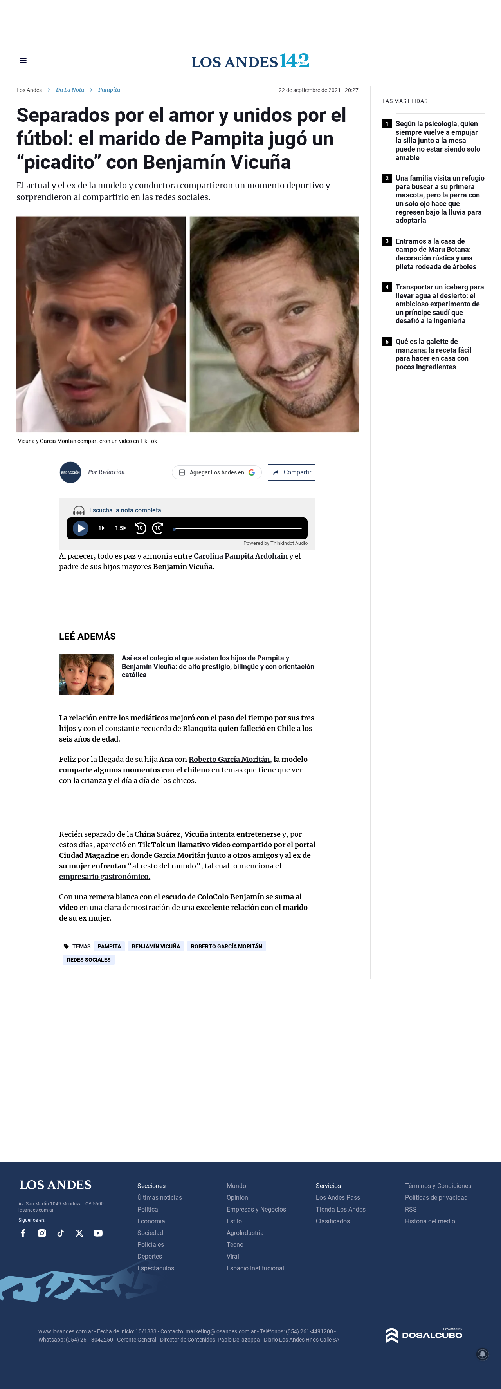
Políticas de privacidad (436, 1197)
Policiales (150, 1244)
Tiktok (60, 1233)
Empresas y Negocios (256, 1209)
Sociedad (150, 1233)
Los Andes (29, 90)
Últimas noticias (159, 1197)
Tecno (235, 1244)
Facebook (23, 1233)
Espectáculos (155, 1268)
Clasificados (333, 1221)
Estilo (234, 1221)
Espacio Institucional (255, 1268)
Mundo (236, 1186)
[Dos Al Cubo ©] (424, 1341)
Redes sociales (89, 960)
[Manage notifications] (482, 1354)
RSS (411, 1209)
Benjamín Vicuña (156, 946)
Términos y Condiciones (438, 1186)
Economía (151, 1221)
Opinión (237, 1197)
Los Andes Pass (338, 1197)
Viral (233, 1256)
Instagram (42, 1233)
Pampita (109, 946)
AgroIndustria (245, 1233)
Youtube (98, 1233)
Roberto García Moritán (226, 946)
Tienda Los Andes (341, 1209)
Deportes (149, 1256)
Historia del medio (430, 1221)
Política (147, 1209)
